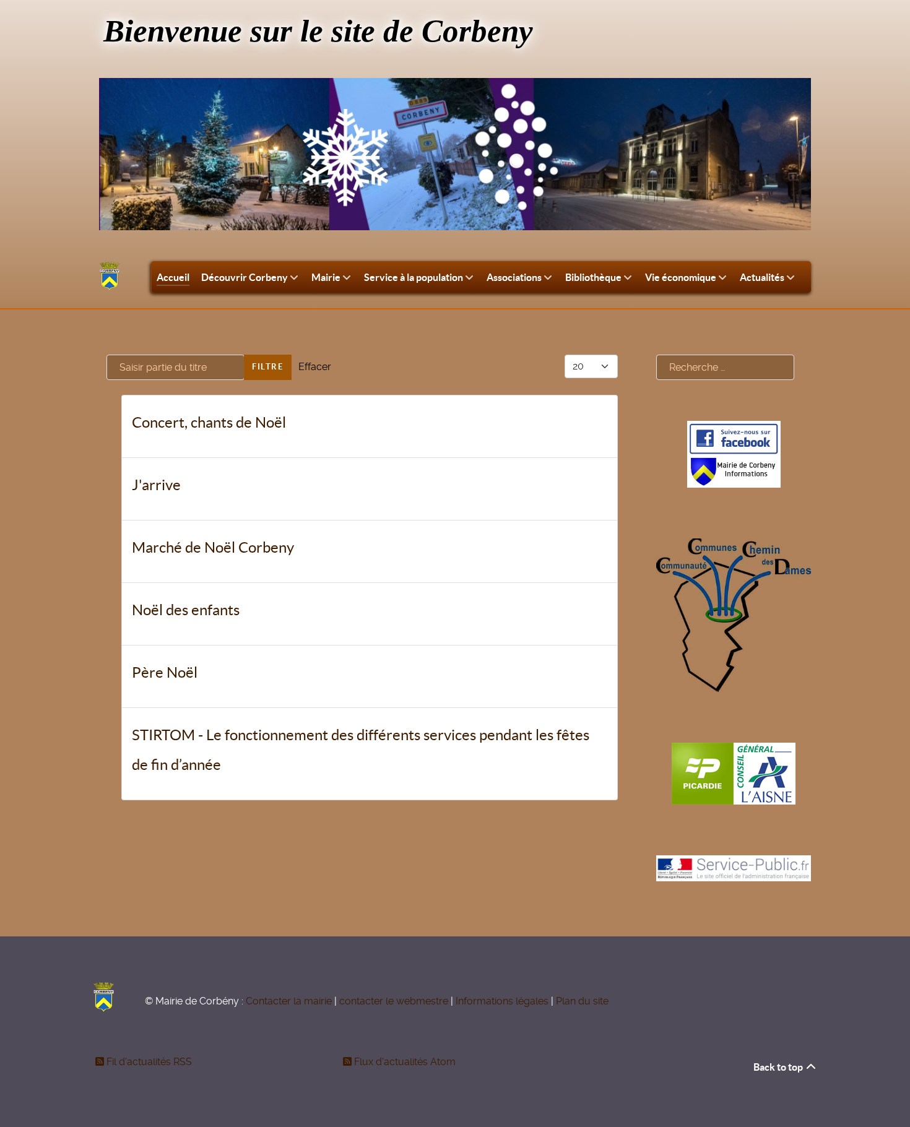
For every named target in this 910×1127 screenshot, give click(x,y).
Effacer (314, 367)
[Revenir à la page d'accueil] (109, 276)
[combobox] (725, 367)
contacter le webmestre (393, 1001)
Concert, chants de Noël (209, 422)
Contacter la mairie (289, 1001)
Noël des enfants (186, 610)
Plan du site (582, 1001)
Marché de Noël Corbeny (213, 547)
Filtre (268, 366)
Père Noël (164, 672)
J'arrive (156, 485)
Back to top (779, 1067)
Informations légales (502, 1001)
